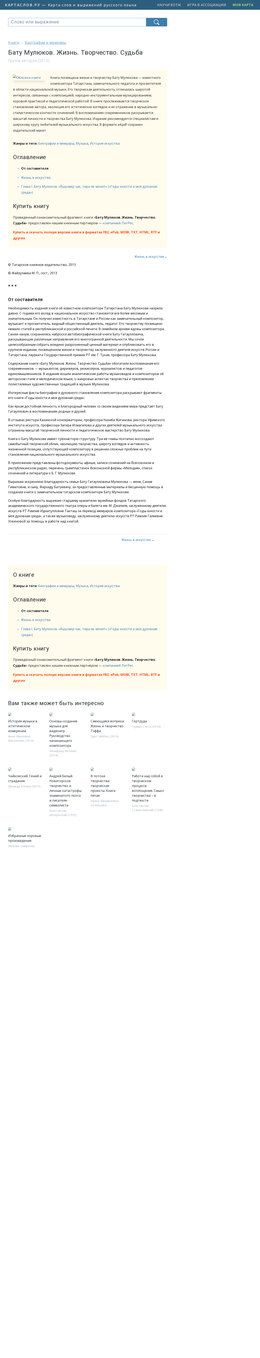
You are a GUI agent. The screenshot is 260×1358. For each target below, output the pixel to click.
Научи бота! (169, 5)
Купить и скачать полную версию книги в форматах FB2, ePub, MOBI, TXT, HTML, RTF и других (86, 235)
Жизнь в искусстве (36, 177)
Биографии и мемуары (56, 143)
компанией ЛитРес (118, 223)
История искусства (105, 143)
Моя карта (243, 5)
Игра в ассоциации (206, 5)
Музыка (82, 143)
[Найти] (156, 22)
